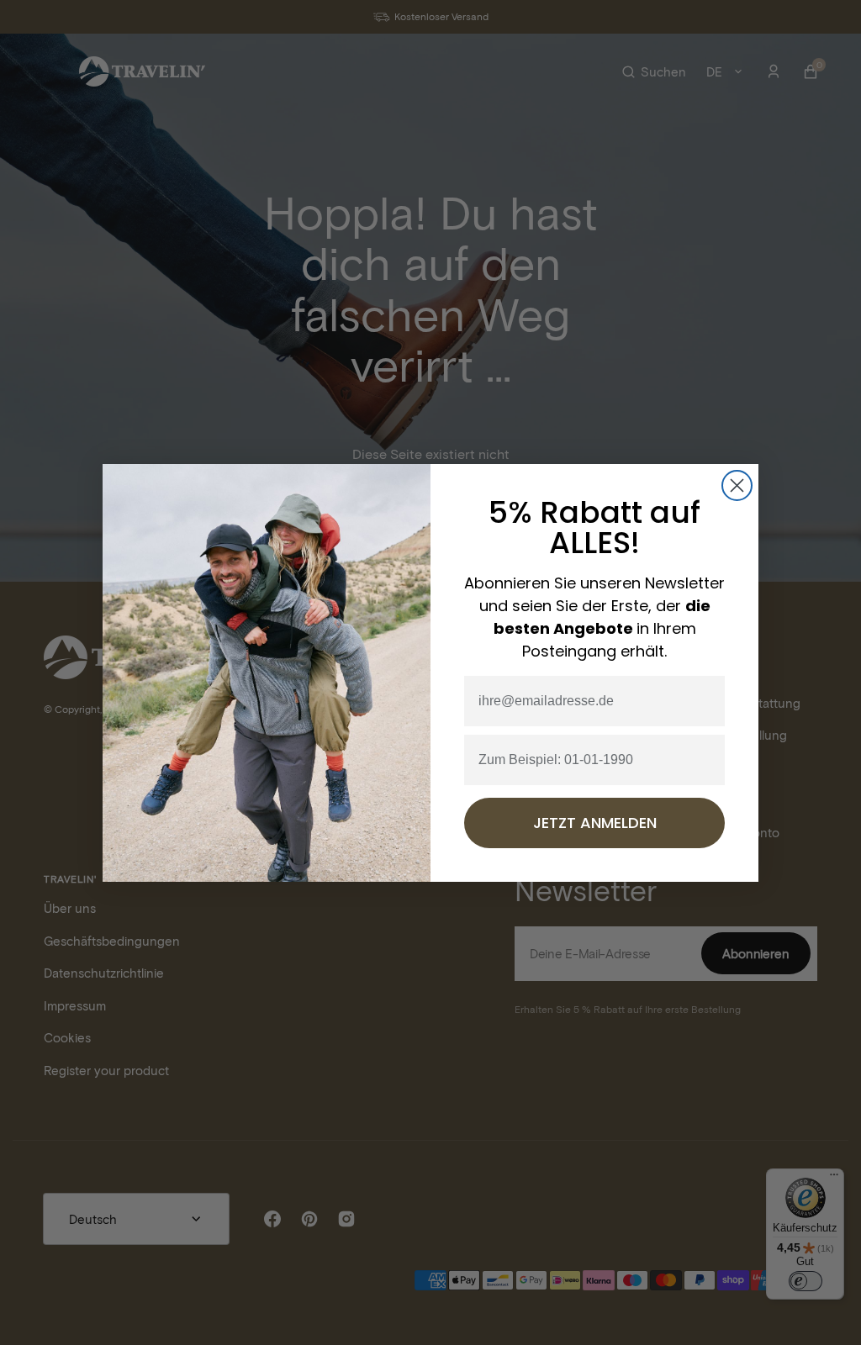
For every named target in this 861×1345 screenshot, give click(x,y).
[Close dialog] (737, 485)
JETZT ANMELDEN (595, 822)
